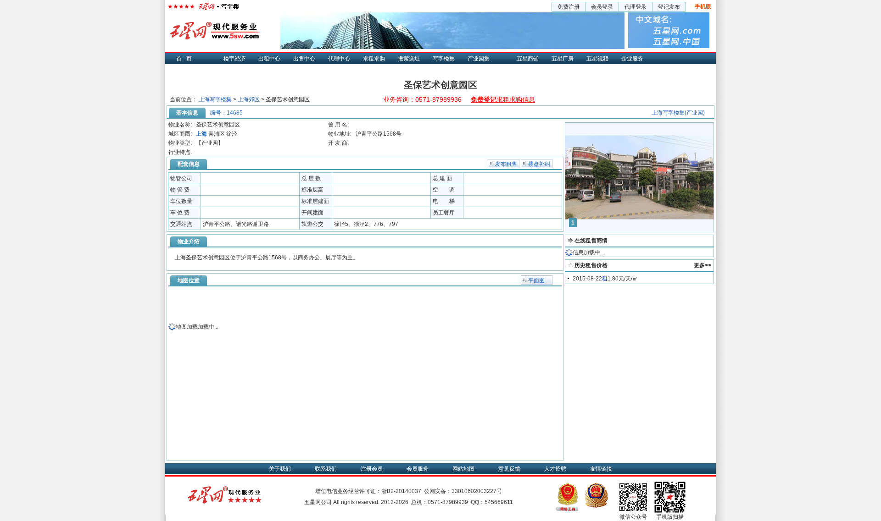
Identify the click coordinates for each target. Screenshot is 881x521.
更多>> (702, 265)
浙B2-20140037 (401, 491)
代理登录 (636, 7)
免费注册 (569, 7)
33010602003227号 (477, 491)
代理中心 (339, 58)
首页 (186, 58)
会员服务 (418, 469)
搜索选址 (409, 58)
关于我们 (280, 469)
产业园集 (479, 58)
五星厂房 (563, 58)
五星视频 (597, 58)
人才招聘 (555, 469)
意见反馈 (509, 469)
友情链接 (601, 469)
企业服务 (632, 58)
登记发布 (669, 7)
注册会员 (372, 469)
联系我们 (326, 469)
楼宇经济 (234, 58)
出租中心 (269, 58)
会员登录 (602, 7)
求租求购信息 (503, 99)
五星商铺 (528, 58)
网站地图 (463, 469)
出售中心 (304, 58)
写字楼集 (444, 58)
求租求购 (374, 58)
